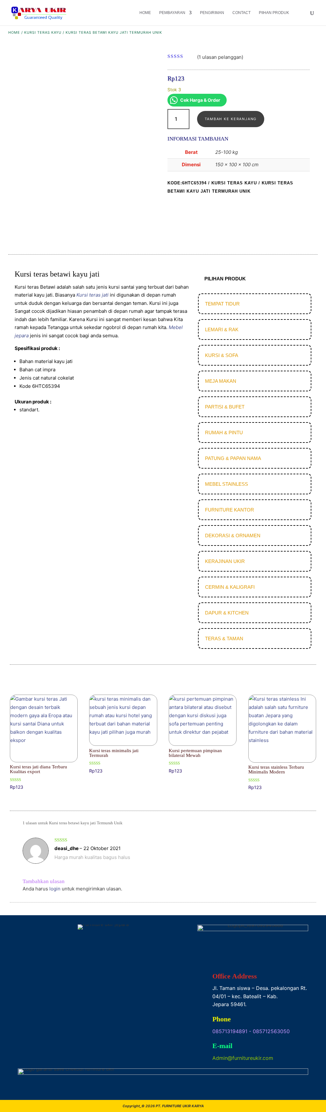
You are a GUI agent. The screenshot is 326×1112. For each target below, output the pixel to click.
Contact (241, 12)
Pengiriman (212, 12)
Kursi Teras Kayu (42, 32)
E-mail (222, 1046)
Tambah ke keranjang (231, 119)
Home (145, 12)
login (54, 889)
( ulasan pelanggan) (220, 57)
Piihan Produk (274, 12)
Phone (221, 1019)
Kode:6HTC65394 (187, 183)
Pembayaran (172, 12)
